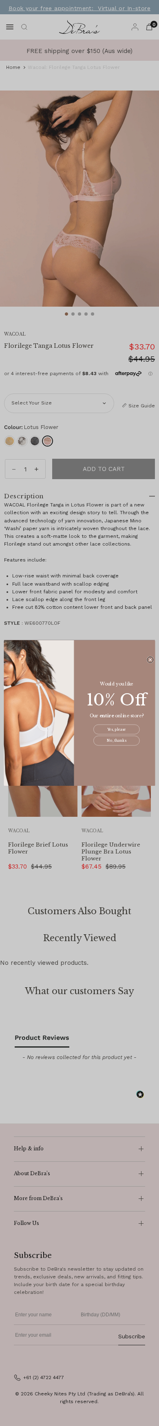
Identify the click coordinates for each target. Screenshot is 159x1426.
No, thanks (116, 740)
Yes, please (116, 729)
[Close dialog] (150, 660)
